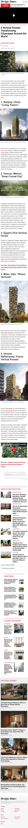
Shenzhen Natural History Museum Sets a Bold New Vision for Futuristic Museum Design (20, 558)
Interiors (7, 624)
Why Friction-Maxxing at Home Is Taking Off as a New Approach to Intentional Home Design (14, 759)
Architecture (7, 43)
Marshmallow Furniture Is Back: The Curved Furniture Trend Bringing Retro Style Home (13, 786)
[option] (19, 5)
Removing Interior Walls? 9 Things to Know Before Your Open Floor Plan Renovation (13, 731)
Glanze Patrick (5, 45)
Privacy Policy (7, 803)
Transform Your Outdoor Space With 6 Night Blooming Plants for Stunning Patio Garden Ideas (20, 546)
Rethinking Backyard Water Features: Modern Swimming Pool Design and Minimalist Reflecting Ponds (19, 522)
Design (6, 637)
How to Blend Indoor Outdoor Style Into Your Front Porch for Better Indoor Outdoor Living (10, 589)
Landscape (16, 515)
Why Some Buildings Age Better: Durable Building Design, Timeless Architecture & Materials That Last (20, 498)
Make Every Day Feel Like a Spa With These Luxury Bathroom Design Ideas (8, 643)
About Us (3, 817)
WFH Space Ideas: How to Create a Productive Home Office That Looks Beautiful (11, 613)
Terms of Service (4, 818)
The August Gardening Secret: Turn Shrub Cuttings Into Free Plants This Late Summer (20, 534)
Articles (2, 808)
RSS (2, 823)
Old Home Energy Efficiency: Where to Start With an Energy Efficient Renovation (13, 704)
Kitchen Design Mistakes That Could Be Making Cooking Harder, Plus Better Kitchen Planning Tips (8, 629)
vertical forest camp (10, 410)
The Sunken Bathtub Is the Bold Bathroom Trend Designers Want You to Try (10, 597)
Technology (16, 810)
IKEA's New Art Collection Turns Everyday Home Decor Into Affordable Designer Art (11, 581)
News (6, 650)
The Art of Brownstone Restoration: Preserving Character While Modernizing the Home (20, 509)
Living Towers (4, 152)
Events (15, 811)
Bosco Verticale (9, 333)
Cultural (15, 552)
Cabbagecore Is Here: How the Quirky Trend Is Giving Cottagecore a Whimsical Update (10, 605)
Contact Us (16, 818)
